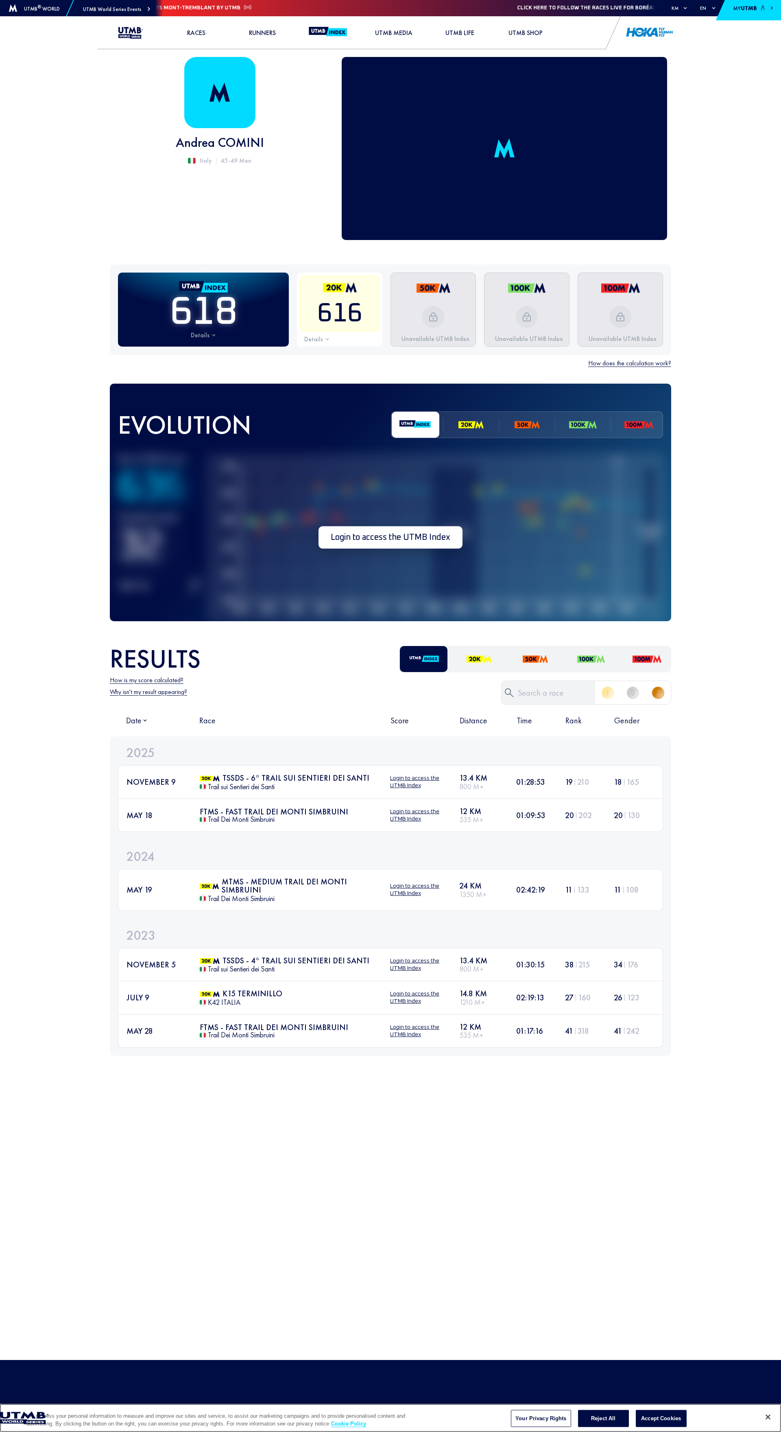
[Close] (768, 1417)
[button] (116, 9)
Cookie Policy (348, 1424)
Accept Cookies (661, 1418)
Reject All (603, 1418)
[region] (390, 1418)
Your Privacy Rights (540, 1418)
